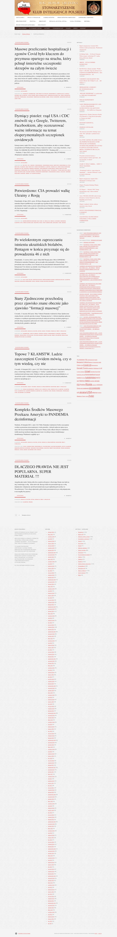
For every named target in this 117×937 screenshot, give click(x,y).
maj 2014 (50, 860)
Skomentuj (68, 87)
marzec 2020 (51, 701)
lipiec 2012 (50, 910)
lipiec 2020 (50, 692)
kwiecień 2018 (51, 753)
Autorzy (47, 28)
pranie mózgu (51, 168)
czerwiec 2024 (51, 588)
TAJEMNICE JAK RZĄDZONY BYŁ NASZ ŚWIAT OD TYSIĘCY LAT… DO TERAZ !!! (91, 81)
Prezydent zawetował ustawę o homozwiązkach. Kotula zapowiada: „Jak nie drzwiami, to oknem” (90, 157)
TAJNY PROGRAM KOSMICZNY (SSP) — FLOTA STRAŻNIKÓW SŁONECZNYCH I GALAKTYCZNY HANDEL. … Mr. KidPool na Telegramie (91, 334)
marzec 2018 (51, 756)
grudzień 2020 (51, 681)
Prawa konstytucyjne (61, 168)
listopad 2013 (51, 873)
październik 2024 (52, 579)
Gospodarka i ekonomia (83, 539)
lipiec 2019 (50, 719)
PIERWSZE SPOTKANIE (86, 127)
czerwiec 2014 (51, 858)
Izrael (87, 371)
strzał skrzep (23, 449)
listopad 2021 (51, 656)
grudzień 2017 (51, 762)
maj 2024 (50, 591)
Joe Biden (57, 221)
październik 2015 (52, 821)
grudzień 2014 (51, 844)
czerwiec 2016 (51, 803)
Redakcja (53, 331)
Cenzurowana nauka (48, 165)
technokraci (54, 170)
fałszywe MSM (46, 446)
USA (89, 392)
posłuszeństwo (44, 168)
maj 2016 (50, 806)
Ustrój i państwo (81, 572)
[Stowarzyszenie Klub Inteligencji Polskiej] (58, 15)
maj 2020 (50, 697)
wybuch (39, 449)
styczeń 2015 (51, 842)
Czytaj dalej (20, 87)
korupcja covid (46, 389)
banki (96, 359)
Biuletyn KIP (80, 534)
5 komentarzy (68, 382)
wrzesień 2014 (51, 851)
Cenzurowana (38, 165)
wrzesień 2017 (51, 769)
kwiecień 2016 (51, 808)
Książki (68, 28)
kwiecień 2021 (51, 672)
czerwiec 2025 (51, 561)
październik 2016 (52, 794)
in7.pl (96, 933)
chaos (24, 446)
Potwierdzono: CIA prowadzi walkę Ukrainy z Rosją (42, 193)
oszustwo (26, 168)
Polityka (80, 557)
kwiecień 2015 (51, 835)
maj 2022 (50, 643)
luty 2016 (50, 812)
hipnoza (36, 333)
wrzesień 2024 (51, 582)
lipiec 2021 (50, 665)
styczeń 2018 (51, 760)
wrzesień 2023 (51, 609)
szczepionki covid (32, 449)
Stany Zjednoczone (47, 222)
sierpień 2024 (51, 584)
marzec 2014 (51, 864)
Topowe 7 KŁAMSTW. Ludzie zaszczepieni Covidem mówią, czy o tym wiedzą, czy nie (43, 358)
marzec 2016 (51, 810)
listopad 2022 (51, 629)
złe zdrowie (28, 336)
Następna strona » (26, 515)
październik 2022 (52, 631)
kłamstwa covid (47, 390)
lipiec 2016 (50, 801)
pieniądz (97, 381)
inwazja (53, 221)
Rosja (40, 222)
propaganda (18, 170)
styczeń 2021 (51, 679)
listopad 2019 (51, 710)
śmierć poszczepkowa (55, 448)
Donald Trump (82, 368)
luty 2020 (50, 704)
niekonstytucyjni (19, 168)
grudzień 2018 (51, 735)
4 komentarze (68, 214)
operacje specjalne (28, 222)
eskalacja (47, 221)
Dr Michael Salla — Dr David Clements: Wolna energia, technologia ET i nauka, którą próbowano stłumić (90, 56)
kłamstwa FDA (21, 390)
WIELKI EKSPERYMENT (87, 100)
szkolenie (55, 222)
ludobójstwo (90, 377)
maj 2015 (50, 833)
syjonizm (99, 384)
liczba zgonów (31, 95)
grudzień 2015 (51, 817)
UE (78, 392)
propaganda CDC (25, 170)
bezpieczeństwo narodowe (30, 221)
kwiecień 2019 (51, 726)
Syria (78, 388)
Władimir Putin (81, 396)
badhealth (25, 93)
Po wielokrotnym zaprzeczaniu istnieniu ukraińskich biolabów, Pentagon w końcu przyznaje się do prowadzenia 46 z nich (42, 246)
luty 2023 (50, 622)
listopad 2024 (51, 577)
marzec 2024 (51, 595)
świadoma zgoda (46, 170)
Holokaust (96, 368)
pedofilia (92, 381)
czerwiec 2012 (51, 912)
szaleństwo (58, 335)
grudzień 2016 (51, 790)
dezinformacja (52, 93)
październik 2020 (52, 686)
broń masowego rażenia (49, 279)
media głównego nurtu (41, 95)
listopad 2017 (51, 765)
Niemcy (82, 381)
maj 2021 (50, 670)
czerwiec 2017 (51, 776)
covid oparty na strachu (42, 93)
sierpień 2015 (51, 826)
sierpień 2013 (51, 880)
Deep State (56, 165)
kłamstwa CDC (39, 390)
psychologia (30, 335)
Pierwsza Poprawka (34, 168)
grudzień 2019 (51, 708)
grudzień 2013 (51, 871)
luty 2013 (50, 894)
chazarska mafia (97, 362)
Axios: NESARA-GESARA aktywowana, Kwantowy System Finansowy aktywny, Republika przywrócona (90, 198)
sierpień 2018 (51, 744)
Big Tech (25, 165)
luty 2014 (50, 867)
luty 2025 (50, 570)
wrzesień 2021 (51, 661)
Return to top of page (24, 933)
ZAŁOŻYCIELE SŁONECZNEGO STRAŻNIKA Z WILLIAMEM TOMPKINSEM (89, 218)
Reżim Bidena (38, 170)
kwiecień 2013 (51, 889)
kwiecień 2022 (51, 645)
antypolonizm (91, 359)
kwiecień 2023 (51, 620)
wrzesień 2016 (51, 796)
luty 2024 (50, 597)
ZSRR (86, 396)
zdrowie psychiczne (20, 336)
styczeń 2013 (51, 896)
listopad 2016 (51, 792)
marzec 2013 (51, 891)
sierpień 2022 (51, 636)
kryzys (63, 446)
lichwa (83, 377)
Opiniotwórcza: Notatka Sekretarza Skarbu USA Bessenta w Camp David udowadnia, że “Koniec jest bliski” (91, 116)
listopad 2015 (51, 819)
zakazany (63, 171)
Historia (80, 541)
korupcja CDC (38, 389)
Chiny (79, 365)
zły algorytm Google (35, 173)
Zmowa (27, 173)
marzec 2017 (51, 783)
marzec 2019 (51, 729)
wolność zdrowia (30, 171)
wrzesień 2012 (51, 905)
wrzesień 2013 (51, 878)
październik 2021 (52, 658)
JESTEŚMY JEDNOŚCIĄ (86, 123)
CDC (29, 165)
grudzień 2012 (51, 898)
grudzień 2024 (51, 575)
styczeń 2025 (51, 572)
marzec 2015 (51, 837)
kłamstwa (24, 95)
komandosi (63, 221)
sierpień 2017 (51, 771)
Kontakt (83, 28)
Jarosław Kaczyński (95, 371)
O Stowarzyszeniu (35, 28)
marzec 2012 (51, 919)
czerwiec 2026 (51, 536)
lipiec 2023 (50, 613)
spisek (53, 335)
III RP (100, 368)
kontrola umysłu (43, 333)
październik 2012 (52, 903)
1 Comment (68, 327)
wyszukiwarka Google (54, 171)
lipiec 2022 (50, 638)
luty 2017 (50, 785)
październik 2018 (52, 740)
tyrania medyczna (62, 170)
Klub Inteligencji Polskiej (22, 42)
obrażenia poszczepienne (37, 448)
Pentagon (22, 281)
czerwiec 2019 (51, 722)
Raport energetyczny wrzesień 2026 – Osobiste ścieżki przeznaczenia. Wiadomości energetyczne (91, 47)
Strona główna (21, 28)
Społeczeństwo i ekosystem (49, 386)
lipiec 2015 (50, 828)
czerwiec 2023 (51, 615)
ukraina (64, 222)
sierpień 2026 (51, 532)
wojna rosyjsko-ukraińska (47, 281)
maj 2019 (50, 724)
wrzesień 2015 (51, 824)
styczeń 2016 (51, 815)
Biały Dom (39, 221)
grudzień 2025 (51, 548)
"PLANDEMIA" (81, 359)
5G (86, 360)
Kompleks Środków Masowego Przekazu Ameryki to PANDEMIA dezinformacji (41, 414)
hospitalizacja (61, 93)
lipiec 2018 (50, 747)
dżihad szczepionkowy (28, 389)
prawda (54, 390)
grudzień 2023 (51, 602)
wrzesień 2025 (51, 554)
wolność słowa (22, 171)
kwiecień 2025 (51, 566)
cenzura (32, 165)
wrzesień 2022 (51, 634)
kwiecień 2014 (51, 862)
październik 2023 (52, 606)
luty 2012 (50, 921)
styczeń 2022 (51, 652)
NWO (87, 381)
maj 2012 (50, 914)
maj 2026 (50, 539)
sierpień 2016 (51, 799)
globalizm (90, 368)
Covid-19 (32, 333)
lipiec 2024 (50, 586)
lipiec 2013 (50, 882)
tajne (59, 222)
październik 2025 (52, 552)
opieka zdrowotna (65, 95)
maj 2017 (50, 778)
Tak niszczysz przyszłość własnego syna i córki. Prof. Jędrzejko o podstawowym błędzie (90, 133)
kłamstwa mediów (30, 390)
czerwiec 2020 (51, 695)
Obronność (80, 552)
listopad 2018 (51, 738)
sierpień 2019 (51, 717)
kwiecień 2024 (51, 593)
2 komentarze (68, 273)
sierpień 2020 (51, 690)
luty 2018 (50, 758)
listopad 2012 (51, 900)
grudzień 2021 (51, 654)
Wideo (75, 28)
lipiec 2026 (50, 534)
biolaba (31, 279)
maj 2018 (50, 751)
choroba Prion (30, 446)
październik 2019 (52, 713)
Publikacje (80, 559)
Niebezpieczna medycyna (54, 95)
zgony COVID (18, 98)
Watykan (95, 392)
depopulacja (94, 365)
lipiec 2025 (50, 559)
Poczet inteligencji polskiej (84, 554)
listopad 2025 (51, 550)
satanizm (94, 384)
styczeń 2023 (51, 625)
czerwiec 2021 (51, 667)
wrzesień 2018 (51, 742)
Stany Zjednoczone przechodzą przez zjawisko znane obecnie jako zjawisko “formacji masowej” (41, 303)
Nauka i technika (46, 331)
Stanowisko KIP (58, 28)
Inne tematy (80, 543)
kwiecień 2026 (51, 541)
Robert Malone (47, 335)
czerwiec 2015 (51, 830)
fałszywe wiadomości (55, 446)
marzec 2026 (51, 543)
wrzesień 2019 (51, 715)
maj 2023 (50, 618)
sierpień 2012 (51, 907)
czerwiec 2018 (51, 749)
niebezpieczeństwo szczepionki (22, 448)
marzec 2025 (51, 568)
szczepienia (84, 388)
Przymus (32, 170)
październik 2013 (52, 876)
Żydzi (91, 396)
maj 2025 (50, 563)
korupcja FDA (54, 389)
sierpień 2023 (51, 611)
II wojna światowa (81, 371)
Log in (99, 933)
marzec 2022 (51, 647)
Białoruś (91, 362)
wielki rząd (65, 335)
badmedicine (32, 93)
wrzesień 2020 (51, 688)
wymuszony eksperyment (42, 171)
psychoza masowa (38, 335)
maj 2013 (50, 887)
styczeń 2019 (51, 733)
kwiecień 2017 (51, 781)
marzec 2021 (51, 674)
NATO (21, 222)
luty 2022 (50, 649)
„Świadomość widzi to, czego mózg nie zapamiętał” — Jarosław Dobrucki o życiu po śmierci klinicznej (90, 172)
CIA (43, 221)
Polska (82, 385)
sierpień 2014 (51, 853)
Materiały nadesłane (82, 548)
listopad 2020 (51, 683)
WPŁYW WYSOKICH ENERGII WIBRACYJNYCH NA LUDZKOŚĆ (90, 269)
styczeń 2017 (51, 787)
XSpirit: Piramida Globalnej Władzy (89, 185)
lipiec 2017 (50, 774)
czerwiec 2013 (51, 885)
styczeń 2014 (51, 869)
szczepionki (21, 392)
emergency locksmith (84, 294)
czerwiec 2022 (51, 640)
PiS (78, 385)
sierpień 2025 (51, 557)
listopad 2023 (51, 604)
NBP (78, 381)
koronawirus (51, 333)
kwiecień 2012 (51, 916)
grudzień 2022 (51, 627)
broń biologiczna (37, 279)
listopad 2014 (51, 846)
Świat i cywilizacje (61, 331)
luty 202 (49, 923)
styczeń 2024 (51, 600)
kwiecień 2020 (51, 699)
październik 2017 (52, 767)
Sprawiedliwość (81, 566)
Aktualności (24, 91)
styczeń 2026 (51, 545)
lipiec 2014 (50, 855)
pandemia (17, 335)
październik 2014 (52, 848)
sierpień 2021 (51, 663)
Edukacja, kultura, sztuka (34, 331)
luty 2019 (50, 731)
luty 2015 (50, 839)
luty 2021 (50, 677)
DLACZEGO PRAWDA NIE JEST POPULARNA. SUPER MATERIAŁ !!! (42, 471)
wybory (99, 392)
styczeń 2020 (51, 706)
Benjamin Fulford (82, 362)
